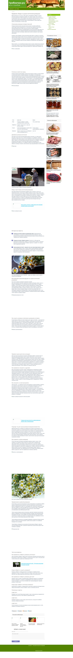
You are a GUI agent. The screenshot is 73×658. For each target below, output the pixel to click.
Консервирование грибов (53, 21)
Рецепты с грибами (51, 24)
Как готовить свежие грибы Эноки (53, 60)
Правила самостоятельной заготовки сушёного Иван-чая (23, 625)
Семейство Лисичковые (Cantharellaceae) (40, 624)
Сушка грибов (51, 23)
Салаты (50, 28)
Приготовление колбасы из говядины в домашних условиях (15, 624)
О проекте (30, 645)
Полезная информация (51, 29)
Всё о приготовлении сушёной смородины (32, 624)
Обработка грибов (52, 17)
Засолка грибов (51, 19)
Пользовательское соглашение (39, 645)
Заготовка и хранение (51, 16)
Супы (50, 25)
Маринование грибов (53, 18)
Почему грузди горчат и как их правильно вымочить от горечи (52, 116)
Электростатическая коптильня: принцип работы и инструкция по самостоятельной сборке (52, 85)
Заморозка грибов (52, 22)
